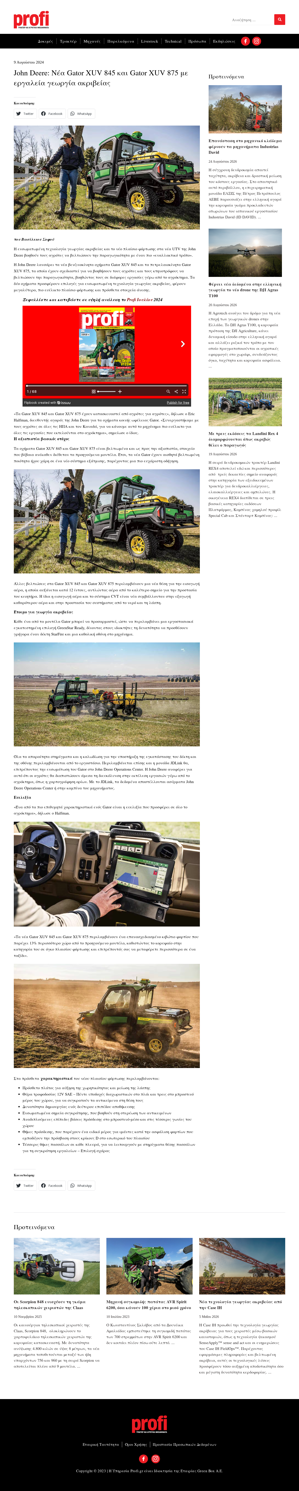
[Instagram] (256, 41)
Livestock (149, 41)
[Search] (279, 19)
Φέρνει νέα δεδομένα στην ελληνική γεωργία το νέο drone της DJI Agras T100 (245, 290)
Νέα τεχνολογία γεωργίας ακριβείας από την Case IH (240, 1304)
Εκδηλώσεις (224, 41)
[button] (25, 114)
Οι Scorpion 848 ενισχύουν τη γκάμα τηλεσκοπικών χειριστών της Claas (50, 1304)
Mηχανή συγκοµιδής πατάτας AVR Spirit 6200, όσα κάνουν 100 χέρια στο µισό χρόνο (148, 1304)
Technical (173, 41)
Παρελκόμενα (120, 41)
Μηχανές (92, 41)
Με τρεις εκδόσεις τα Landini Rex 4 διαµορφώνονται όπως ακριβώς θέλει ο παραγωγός (243, 439)
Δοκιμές (45, 41)
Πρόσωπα (197, 41)
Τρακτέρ (68, 41)
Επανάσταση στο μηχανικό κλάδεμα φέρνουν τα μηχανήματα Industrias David (245, 146)
